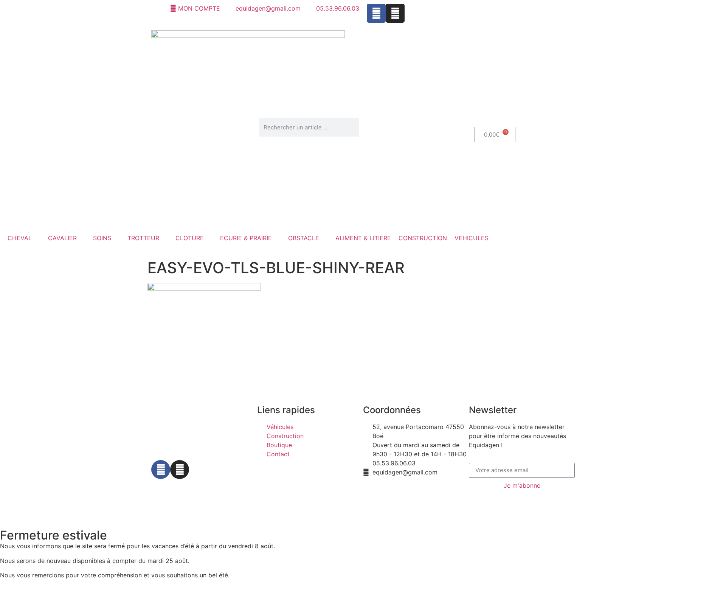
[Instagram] (395, 13)
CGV (323, 497)
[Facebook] (376, 13)
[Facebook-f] (160, 469)
